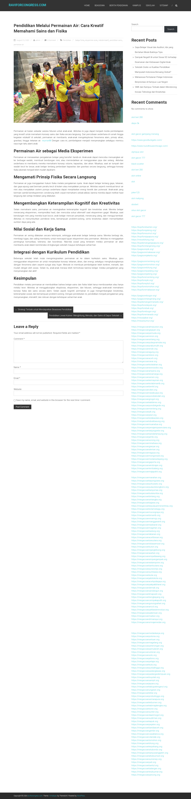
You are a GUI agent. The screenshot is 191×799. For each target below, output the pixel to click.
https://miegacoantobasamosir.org (147, 543)
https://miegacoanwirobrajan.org (146, 465)
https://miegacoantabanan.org (145, 534)
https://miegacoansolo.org (144, 655)
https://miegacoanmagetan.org (146, 528)
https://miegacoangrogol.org (145, 399)
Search (134, 24)
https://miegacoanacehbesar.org (147, 537)
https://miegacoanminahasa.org (146, 443)
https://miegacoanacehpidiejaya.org (148, 581)
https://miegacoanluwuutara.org (146, 540)
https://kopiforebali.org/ (142, 308)
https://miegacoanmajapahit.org (146, 471)
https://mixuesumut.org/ (142, 321)
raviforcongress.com (27, 5)
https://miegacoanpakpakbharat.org (148, 584)
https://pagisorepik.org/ (142, 249)
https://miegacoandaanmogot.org (147, 715)
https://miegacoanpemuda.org (145, 333)
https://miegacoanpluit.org (143, 415)
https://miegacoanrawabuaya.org (147, 393)
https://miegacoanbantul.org (144, 765)
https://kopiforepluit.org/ (143, 283)
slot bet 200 (137, 117)
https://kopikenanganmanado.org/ (147, 302)
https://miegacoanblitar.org (144, 693)
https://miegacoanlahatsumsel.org (147, 756)
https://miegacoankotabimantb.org (147, 383)
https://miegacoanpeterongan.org (147, 646)
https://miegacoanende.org (144, 349)
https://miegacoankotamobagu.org (147, 509)
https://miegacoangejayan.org (145, 330)
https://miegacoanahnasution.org (147, 327)
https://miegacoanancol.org (144, 606)
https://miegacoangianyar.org (145, 446)
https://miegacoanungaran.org (145, 690)
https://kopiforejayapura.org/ (144, 236)
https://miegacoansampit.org (145, 680)
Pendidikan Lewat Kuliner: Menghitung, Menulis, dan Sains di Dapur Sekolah (85, 315)
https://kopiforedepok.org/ (144, 305)
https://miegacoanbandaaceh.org (147, 727)
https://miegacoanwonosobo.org (147, 367)
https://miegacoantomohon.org (146, 740)
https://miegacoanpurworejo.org (146, 569)
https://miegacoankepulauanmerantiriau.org (152, 506)
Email (17, 378)
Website (18, 389)
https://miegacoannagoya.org (145, 452)
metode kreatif (103, 40)
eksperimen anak (91, 40)
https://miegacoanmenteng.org (146, 408)
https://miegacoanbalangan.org (146, 768)
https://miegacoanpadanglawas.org (148, 671)
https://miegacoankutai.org (144, 575)
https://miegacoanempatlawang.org (148, 556)
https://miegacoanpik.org (143, 411)
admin (38, 40)
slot (133, 181)
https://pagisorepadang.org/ (144, 271)
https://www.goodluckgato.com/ (146, 140)
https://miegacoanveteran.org (145, 652)
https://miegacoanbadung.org (145, 531)
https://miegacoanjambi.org (144, 437)
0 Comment (51, 40)
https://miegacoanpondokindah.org (148, 396)
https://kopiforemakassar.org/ (145, 289)
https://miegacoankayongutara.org (147, 480)
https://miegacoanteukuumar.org (146, 771)
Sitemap (164, 5)
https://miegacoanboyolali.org (145, 677)
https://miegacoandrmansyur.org (146, 619)
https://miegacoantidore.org (144, 355)
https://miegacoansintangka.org (146, 499)
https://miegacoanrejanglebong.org (148, 550)
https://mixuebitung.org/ (142, 239)
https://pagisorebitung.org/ (144, 267)
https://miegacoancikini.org (144, 390)
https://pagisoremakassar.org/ (145, 252)
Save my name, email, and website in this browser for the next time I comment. (53, 400)
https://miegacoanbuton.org (144, 546)
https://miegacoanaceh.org (144, 358)
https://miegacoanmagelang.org (146, 642)
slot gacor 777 (138, 158)
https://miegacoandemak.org (145, 587)
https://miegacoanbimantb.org (145, 515)
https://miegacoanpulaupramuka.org (148, 342)
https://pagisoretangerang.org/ (146, 299)
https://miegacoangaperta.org (145, 462)
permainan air (19, 45)
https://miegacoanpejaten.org (145, 724)
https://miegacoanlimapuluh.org (146, 594)
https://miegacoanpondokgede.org (148, 405)
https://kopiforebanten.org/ (144, 227)
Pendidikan (67, 40)
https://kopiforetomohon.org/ (145, 286)
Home (87, 5)
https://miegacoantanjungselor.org (147, 430)
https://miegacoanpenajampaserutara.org (151, 427)
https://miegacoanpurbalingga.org (147, 668)
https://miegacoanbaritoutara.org (147, 565)
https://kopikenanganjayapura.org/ (147, 243)
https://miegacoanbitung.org (144, 743)
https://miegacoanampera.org (145, 371)
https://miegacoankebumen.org (146, 702)
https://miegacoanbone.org (144, 709)
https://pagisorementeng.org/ (145, 261)
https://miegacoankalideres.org (146, 402)
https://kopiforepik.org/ (142, 280)
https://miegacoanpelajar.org (145, 661)
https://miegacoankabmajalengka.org (149, 705)
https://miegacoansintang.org (145, 339)
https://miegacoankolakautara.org (147, 418)
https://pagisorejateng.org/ (144, 274)
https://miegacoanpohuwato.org (146, 484)
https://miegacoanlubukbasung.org (147, 421)
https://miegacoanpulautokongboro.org (150, 487)
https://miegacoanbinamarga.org (146, 374)
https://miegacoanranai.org (144, 361)
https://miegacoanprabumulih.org (147, 345)
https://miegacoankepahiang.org (146, 746)
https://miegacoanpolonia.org (145, 636)
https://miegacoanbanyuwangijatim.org (149, 753)
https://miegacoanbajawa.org (145, 502)
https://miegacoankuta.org (143, 664)
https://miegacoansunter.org (144, 712)
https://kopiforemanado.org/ (144, 314)
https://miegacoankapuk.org (144, 721)
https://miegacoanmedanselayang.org (149, 459)
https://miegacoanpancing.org (145, 775)
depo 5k (135, 123)
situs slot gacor (138, 210)
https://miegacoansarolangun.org (147, 591)
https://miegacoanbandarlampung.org (149, 434)
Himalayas (53, 796)
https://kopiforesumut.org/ (143, 233)
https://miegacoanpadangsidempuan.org (150, 674)
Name (17, 367)
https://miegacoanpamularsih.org (147, 649)
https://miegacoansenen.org (144, 377)
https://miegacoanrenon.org (144, 336)
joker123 (135, 192)
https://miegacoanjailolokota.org (146, 578)
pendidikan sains (116, 40)
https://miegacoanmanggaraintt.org (148, 521)
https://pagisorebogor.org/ (144, 295)
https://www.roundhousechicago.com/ (149, 146)
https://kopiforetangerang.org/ (145, 246)
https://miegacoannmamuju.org (146, 518)
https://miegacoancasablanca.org (147, 734)
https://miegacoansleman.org (145, 449)
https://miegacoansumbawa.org (146, 572)
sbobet (134, 204)
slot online (136, 175)
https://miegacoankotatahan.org (146, 364)
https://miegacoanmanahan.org (146, 477)
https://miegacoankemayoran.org (147, 380)
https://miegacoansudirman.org (146, 718)
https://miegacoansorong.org (145, 440)
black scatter (137, 164)
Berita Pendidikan (118, 5)
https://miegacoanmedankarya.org (147, 633)
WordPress (81, 796)
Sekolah (150, 5)
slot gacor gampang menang (145, 134)
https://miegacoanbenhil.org (144, 386)
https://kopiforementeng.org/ (145, 277)
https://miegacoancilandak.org (145, 737)
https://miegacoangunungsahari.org (148, 603)
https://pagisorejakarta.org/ (144, 255)
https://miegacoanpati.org (143, 762)
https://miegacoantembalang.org (147, 468)
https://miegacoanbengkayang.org (147, 597)
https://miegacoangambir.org (145, 730)
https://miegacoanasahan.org (145, 553)
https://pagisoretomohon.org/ (145, 264)
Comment (19, 339)
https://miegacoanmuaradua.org (146, 424)
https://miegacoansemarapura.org (147, 699)
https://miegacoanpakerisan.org (146, 613)
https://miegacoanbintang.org (145, 496)
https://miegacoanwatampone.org (147, 562)
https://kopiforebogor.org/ (143, 311)
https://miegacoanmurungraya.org (147, 512)
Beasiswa (100, 5)
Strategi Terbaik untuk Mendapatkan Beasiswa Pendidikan (43, 309)
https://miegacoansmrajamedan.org (148, 622)
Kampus (137, 5)
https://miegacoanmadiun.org (145, 616)
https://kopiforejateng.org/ (143, 230)
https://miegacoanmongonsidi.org (147, 456)
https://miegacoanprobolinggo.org (147, 696)
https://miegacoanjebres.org (145, 658)
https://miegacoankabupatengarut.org (149, 686)
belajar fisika (79, 40)
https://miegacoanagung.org (144, 352)
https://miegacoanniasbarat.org (146, 525)
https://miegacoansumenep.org (146, 759)
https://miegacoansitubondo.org (146, 749)
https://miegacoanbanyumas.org (146, 490)
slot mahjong (137, 198)
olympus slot (137, 152)
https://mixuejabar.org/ (142, 317)
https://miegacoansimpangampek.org (149, 559)
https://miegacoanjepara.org (144, 683)
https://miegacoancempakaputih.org (148, 600)
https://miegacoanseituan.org (145, 639)
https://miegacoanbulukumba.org (147, 493)
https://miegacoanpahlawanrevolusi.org (150, 609)
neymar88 (46, 140)
